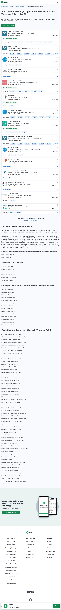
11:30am (27, 42)
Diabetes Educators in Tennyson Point (10, 394)
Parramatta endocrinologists (8, 311)
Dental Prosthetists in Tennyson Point (10, 383)
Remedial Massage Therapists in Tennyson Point (13, 462)
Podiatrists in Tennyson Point (8, 451)
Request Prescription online (8, 272)
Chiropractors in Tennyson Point (9, 369)
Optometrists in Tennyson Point (9, 426)
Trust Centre (49, 557)
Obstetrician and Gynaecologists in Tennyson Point (13, 418)
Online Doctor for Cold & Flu (8, 277)
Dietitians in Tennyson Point (8, 396)
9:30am (20, 117)
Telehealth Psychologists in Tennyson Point (11, 353)
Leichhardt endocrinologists (8, 295)
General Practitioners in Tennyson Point (11, 407)
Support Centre (30, 557)
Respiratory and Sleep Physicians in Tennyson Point (13, 465)
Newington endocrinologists (8, 308)
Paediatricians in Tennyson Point (9, 435)
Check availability (7, 76)
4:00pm (27, 91)
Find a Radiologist (11, 570)
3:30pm (19, 91)
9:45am (11, 65)
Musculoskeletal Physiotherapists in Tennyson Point (13, 413)
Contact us (50, 548)
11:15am (20, 42)
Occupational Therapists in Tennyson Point (11, 421)
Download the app (11, 512)
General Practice (30, 541)
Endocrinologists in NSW (20, 6)
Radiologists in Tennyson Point (8, 459)
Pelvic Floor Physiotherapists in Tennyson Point (12, 440)
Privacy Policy (50, 554)
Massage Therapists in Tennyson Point (10, 410)
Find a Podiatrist (11, 551)
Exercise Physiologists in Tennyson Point (11, 402)
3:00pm (12, 91)
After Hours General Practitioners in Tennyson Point (14, 337)
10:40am (26, 53)
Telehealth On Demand (7, 266)
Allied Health (30, 544)
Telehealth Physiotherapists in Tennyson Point (12, 350)
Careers (50, 544)
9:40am (19, 53)
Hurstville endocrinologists (7, 324)
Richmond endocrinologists (8, 297)
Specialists (30, 551)
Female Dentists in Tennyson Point (9, 356)
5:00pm (41, 91)
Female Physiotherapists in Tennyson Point (11, 358)
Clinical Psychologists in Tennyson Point (11, 372)
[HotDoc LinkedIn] (30, 592)
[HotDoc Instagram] (33, 592)
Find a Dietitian (11, 560)
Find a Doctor (11, 541)
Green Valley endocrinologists (8, 316)
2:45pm (20, 155)
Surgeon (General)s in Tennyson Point (10, 478)
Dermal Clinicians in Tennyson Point (10, 388)
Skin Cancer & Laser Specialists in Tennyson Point (13, 473)
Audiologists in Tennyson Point (8, 364)
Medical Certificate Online (7, 269)
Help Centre (11, 580)
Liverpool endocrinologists (7, 319)
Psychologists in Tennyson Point (9, 456)
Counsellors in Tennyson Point (8, 377)
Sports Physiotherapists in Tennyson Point (11, 475)
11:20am (41, 53)
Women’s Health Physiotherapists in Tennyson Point (14, 481)
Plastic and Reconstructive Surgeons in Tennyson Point (14, 448)
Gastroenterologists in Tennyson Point (10, 405)
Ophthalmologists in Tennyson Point (10, 424)
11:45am (34, 42)
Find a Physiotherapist (11, 548)
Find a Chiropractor (11, 554)
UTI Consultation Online (7, 280)
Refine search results (8, 25)
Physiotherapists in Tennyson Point (9, 445)
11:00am (13, 42)
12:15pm (48, 42)
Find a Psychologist (11, 557)
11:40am (48, 53)
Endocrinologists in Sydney (8, 254)
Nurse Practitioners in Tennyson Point (10, 416)
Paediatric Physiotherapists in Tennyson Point (12, 437)
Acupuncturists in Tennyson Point (9, 361)
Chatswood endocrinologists (8, 303)
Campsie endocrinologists (7, 322)
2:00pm (12, 106)
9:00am (12, 53)
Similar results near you (30, 220)
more (56, 42)
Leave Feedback (11, 583)
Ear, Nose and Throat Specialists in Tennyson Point (13, 399)
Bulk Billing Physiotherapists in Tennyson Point (12, 345)
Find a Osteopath (11, 564)
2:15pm (34, 117)
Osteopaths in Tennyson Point (8, 432)
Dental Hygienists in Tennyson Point (10, 380)
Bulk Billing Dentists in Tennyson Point (10, 339)
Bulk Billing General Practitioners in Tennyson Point (13, 342)
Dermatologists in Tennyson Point (9, 391)
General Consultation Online (8, 274)
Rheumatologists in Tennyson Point (10, 467)
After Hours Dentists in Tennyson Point (11, 334)
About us (49, 541)
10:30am (9, 132)
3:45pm (49, 117)
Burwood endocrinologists (7, 292)
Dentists (30, 548)
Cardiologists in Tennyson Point (9, 367)
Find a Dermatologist (11, 567)
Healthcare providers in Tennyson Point (11, 484)
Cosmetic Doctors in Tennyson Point (10, 375)
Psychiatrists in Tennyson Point (8, 454)
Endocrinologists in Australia (7, 6)
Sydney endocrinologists (7, 289)
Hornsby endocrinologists (7, 305)
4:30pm (34, 91)
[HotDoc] (4, 2)
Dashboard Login (30, 554)
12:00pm (41, 42)
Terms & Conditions (49, 551)
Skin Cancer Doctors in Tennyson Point (10, 470)
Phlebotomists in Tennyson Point (9, 443)
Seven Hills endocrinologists (8, 314)
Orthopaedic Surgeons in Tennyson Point (11, 429)
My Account (11, 576)
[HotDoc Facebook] (27, 592)
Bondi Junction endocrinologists (9, 300)
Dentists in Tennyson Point (8, 386)
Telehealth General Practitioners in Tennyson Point (13, 347)
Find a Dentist (11, 544)
